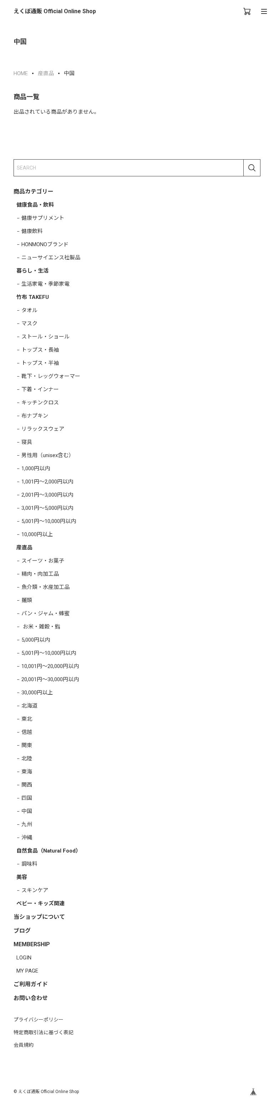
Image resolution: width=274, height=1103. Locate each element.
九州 (26, 824)
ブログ (22, 930)
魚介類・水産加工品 (45, 587)
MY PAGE (27, 971)
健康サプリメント (42, 218)
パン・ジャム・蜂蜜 (45, 613)
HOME (21, 73)
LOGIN (23, 957)
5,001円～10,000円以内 (48, 521)
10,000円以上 (37, 534)
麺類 (26, 600)
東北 (26, 719)
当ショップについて (39, 916)
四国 (26, 798)
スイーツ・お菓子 (42, 561)
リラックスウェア (42, 429)
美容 (21, 877)
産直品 (24, 547)
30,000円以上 (37, 692)
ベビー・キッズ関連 (40, 903)
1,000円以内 (35, 468)
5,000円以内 (35, 640)
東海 (26, 771)
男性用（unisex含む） (47, 455)
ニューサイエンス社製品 (50, 257)
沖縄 (26, 837)
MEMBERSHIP (32, 944)
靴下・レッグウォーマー (50, 376)
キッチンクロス (40, 402)
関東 (26, 745)
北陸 (26, 758)
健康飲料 (32, 231)
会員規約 (24, 1045)
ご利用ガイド (31, 984)
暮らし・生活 (32, 271)
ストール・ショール (45, 336)
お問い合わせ (31, 998)
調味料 (29, 864)
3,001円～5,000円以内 (47, 508)
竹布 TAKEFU (32, 297)
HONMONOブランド (44, 244)
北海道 (29, 706)
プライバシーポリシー (39, 1019)
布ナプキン (34, 416)
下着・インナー (40, 389)
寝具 (26, 442)
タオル (29, 310)
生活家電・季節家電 (45, 284)
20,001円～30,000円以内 (50, 679)
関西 (26, 785)
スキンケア (34, 890)
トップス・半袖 (40, 363)
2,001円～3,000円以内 (47, 495)
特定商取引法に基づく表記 (43, 1032)
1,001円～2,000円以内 (47, 481)
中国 (26, 811)
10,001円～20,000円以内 (50, 666)
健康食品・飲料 (35, 205)
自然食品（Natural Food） (48, 851)
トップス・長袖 (40, 350)
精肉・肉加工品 (40, 574)
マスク (29, 323)
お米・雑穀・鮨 (40, 626)
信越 (26, 732)
